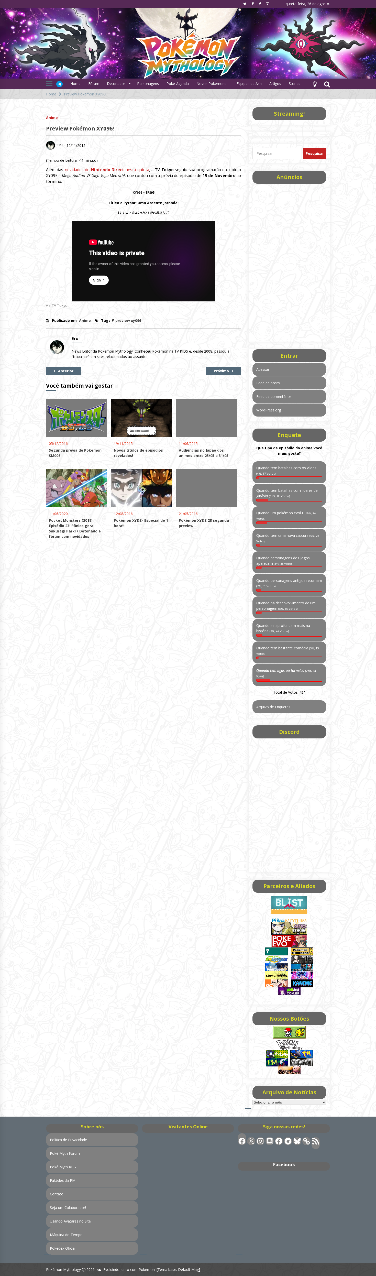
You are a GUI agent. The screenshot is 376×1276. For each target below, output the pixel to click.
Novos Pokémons (211, 83)
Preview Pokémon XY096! (80, 128)
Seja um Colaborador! (68, 1207)
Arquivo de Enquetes (273, 706)
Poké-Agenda (178, 83)
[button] (314, 84)
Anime (52, 117)
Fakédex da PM (62, 1180)
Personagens (148, 83)
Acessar (262, 369)
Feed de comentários (274, 396)
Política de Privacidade (68, 1139)
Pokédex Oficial (62, 1248)
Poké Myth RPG (63, 1166)
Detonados (116, 83)
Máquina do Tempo (66, 1234)
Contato (56, 1194)
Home (75, 83)
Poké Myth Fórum (65, 1153)
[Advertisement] (289, 261)
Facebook (284, 1164)
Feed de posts (268, 382)
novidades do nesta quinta (107, 169)
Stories (294, 83)
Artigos (275, 83)
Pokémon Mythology (63, 1269)
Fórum (93, 83)
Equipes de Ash (249, 83)
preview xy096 (128, 320)
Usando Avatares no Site (70, 1221)
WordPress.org (268, 410)
